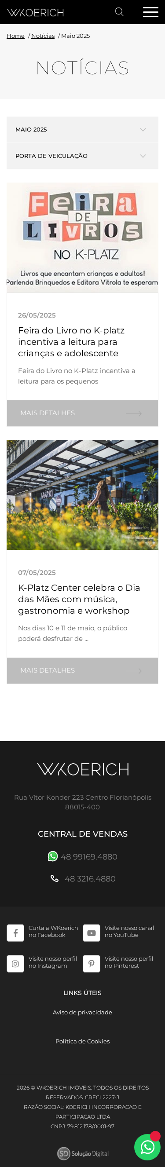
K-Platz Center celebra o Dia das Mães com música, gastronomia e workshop (79, 599)
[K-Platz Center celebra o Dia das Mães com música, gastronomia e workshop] (82, 495)
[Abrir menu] (150, 13)
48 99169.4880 (89, 857)
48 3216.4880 (89, 879)
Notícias (43, 35)
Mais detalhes (47, 413)
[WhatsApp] (147, 1147)
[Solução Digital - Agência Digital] (82, 1153)
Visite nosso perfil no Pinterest (129, 962)
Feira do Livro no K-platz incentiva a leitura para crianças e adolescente (71, 342)
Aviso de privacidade (82, 1012)
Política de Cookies (82, 1041)
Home (16, 35)
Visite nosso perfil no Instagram (53, 962)
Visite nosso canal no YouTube (129, 931)
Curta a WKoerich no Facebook (53, 931)
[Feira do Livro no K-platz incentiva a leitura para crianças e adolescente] (82, 238)
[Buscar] (120, 12)
